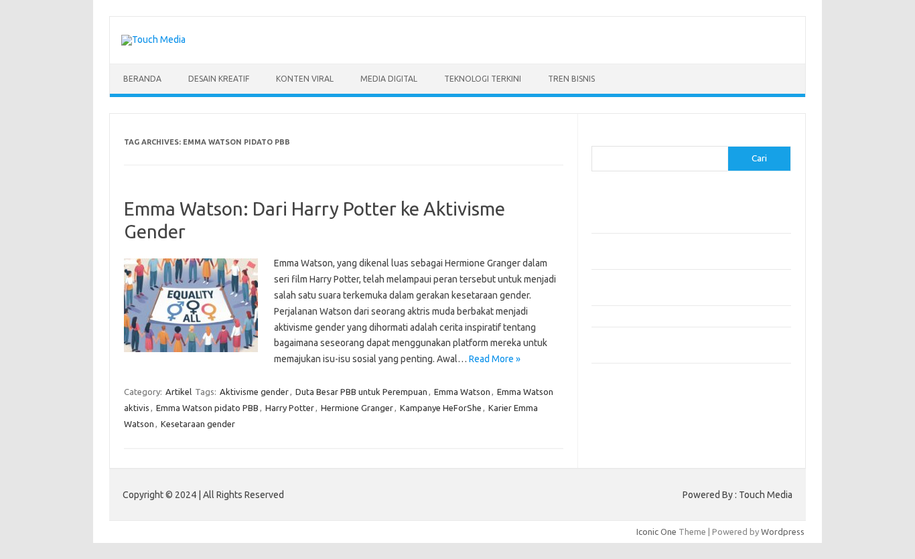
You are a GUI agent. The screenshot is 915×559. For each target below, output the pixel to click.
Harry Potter (289, 407)
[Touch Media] (153, 39)
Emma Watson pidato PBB (207, 407)
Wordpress (782, 531)
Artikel (178, 391)
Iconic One (656, 531)
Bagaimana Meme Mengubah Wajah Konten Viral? (687, 316)
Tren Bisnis (571, 78)
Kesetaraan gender (198, 423)
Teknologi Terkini (482, 78)
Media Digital (388, 78)
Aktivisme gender (254, 391)
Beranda (142, 78)
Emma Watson (462, 391)
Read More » (494, 358)
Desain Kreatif (218, 78)
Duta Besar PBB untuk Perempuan (361, 391)
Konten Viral (305, 78)
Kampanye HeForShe (441, 407)
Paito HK (608, 425)
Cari (599, 138)
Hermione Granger (357, 407)
